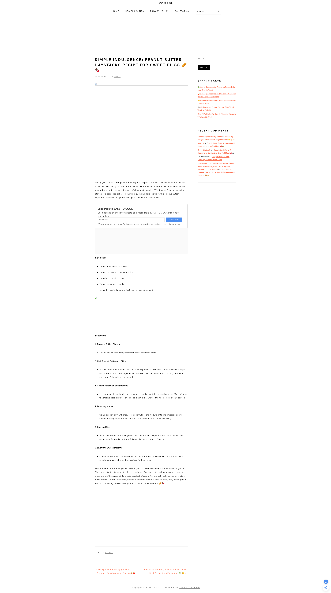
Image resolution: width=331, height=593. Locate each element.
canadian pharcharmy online (210, 136)
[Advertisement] (165, 36)
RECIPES (109, 553)
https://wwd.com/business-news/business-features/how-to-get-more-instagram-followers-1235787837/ (216, 166)
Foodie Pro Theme (189, 587)
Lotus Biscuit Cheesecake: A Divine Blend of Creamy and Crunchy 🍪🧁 (216, 172)
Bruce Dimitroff (204, 150)
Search (201, 58)
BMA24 (201, 143)
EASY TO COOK (165, 3)
